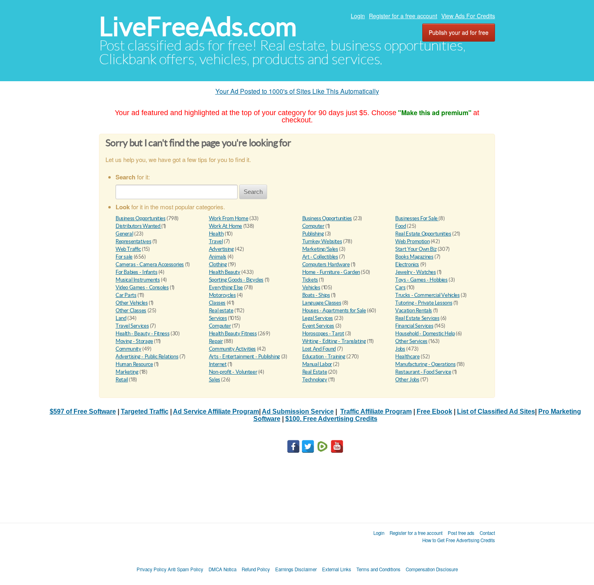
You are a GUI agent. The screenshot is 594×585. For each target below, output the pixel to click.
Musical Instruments (138, 280)
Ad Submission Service (298, 411)
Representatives (133, 241)
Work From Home (229, 218)
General (124, 234)
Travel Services (132, 326)
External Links (336, 569)
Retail (122, 380)
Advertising (221, 249)
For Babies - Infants (136, 272)
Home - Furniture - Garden (331, 272)
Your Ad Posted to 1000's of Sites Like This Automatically (297, 91)
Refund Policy (256, 569)
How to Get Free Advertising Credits (458, 540)
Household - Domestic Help (425, 333)
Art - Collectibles (320, 257)
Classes (217, 303)
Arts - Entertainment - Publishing (244, 357)
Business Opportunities (140, 218)
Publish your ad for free (459, 32)
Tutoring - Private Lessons (423, 303)
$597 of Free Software (83, 411)
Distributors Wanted (138, 226)
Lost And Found (319, 349)
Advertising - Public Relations (147, 357)
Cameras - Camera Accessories (150, 264)
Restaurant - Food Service (423, 372)
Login (358, 16)
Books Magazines (414, 257)
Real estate (221, 310)
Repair (216, 341)
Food (400, 226)
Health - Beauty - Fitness (142, 333)
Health (216, 234)
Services (218, 318)
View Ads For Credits (468, 16)
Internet (218, 364)
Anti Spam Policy (185, 569)
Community (128, 349)
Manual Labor (317, 364)
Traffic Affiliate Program (376, 411)
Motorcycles (222, 295)
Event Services (318, 326)
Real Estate (314, 372)
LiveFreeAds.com (198, 26)
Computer (313, 226)
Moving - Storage (134, 341)
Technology (314, 380)
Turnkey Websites (322, 241)
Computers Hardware (326, 264)
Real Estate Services (417, 318)
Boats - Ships (316, 295)
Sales (214, 380)
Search (253, 191)
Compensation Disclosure (432, 569)
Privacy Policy (151, 569)
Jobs (400, 349)
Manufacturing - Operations (425, 364)
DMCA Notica (222, 569)
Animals (217, 257)
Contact (487, 533)
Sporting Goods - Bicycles (236, 280)
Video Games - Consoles (142, 287)
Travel (216, 241)
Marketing (127, 372)
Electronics (407, 264)
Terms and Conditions (378, 569)
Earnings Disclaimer (296, 569)
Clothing (218, 264)
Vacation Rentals (413, 310)
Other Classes (131, 310)
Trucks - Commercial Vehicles (427, 295)
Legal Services (317, 318)
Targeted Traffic (145, 411)
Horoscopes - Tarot (323, 333)
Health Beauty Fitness (233, 333)
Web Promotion (412, 241)
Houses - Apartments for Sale (334, 310)
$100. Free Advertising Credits (331, 418)
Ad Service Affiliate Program (216, 411)
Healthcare (407, 357)
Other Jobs (407, 380)
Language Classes (321, 303)
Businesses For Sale (416, 218)
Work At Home (225, 226)
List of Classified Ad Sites (496, 411)
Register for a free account (403, 16)
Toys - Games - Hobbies (421, 280)
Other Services (411, 341)
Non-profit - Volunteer (233, 372)
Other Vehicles (132, 303)
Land (121, 318)
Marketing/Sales (320, 249)
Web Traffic (128, 249)
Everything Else (226, 287)
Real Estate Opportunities (423, 234)
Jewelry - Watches (415, 272)
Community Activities (232, 349)
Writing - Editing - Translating (334, 341)
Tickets (310, 280)
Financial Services (414, 326)
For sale (124, 257)
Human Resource (134, 364)
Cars (400, 287)
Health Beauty (224, 272)
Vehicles (311, 287)
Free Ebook (434, 411)
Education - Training (323, 357)
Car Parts (126, 295)
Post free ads (461, 533)
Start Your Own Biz (415, 249)
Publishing (313, 234)
